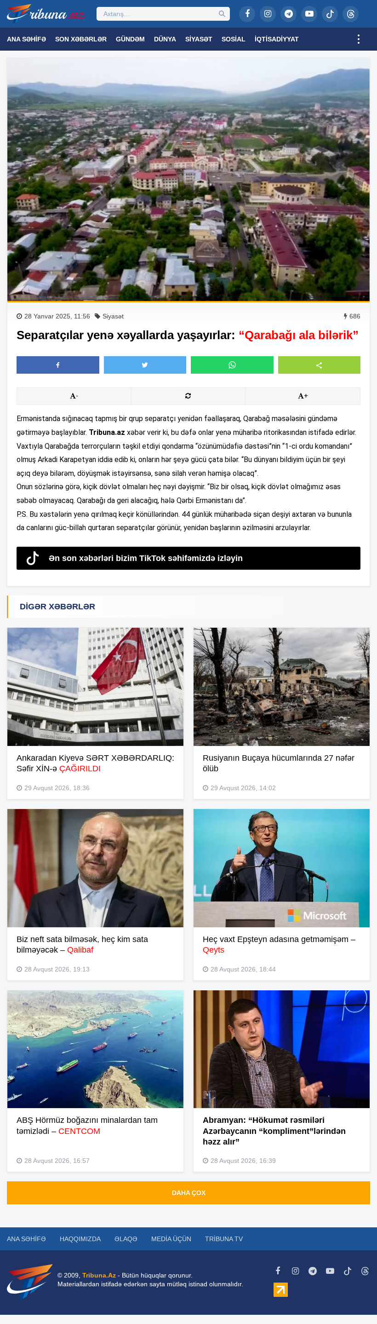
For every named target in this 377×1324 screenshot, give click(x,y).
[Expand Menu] (358, 39)
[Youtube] (309, 14)
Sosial (234, 39)
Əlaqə (125, 1239)
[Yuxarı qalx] (351, 1298)
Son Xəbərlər (81, 39)
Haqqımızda (80, 1239)
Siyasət (198, 39)
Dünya (165, 39)
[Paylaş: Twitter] (145, 365)
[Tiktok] (330, 14)
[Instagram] (268, 14)
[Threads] (351, 14)
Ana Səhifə (26, 39)
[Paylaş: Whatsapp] (232, 365)
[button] (319, 364)
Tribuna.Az (99, 1275)
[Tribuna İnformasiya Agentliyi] (46, 14)
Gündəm (130, 39)
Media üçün (171, 1239)
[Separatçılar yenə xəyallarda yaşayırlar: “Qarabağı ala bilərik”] (188, 179)
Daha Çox (189, 1193)
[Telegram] (288, 14)
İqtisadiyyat (277, 39)
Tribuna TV (224, 1239)
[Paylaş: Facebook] (58, 365)
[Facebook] (247, 14)
